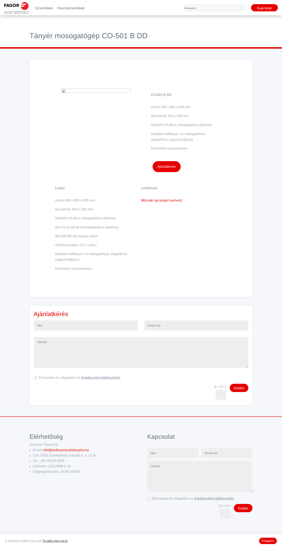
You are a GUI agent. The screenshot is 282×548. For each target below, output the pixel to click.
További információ (55, 541)
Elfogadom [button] (268, 540)
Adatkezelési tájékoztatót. (101, 377)
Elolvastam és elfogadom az (80, 377)
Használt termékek (70, 8)
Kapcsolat (264, 8)
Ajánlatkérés (166, 166)
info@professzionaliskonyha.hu (66, 450)
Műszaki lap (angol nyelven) (161, 200)
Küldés (239, 388)
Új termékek (44, 8)
